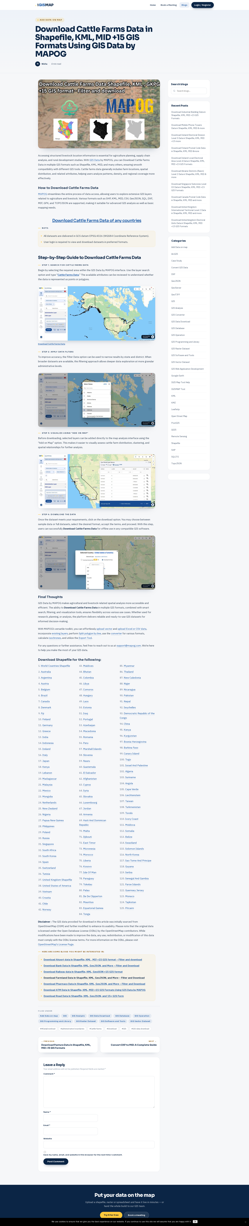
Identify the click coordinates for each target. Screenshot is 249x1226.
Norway (46, 909)
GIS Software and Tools (113, 1021)
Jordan (87, 808)
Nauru (86, 761)
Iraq (85, 713)
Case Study (176, 260)
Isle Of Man (89, 872)
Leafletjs (175, 409)
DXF (173, 274)
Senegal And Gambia (137, 878)
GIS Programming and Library (55, 1021)
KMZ (173, 402)
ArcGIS (174, 254)
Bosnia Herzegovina (135, 741)
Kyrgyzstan (130, 735)
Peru (85, 743)
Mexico (46, 790)
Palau (86, 890)
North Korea (132, 854)
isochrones (55, 638)
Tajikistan (130, 902)
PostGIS (175, 423)
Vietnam (47, 891)
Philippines (48, 826)
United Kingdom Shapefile (57, 879)
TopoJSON (176, 463)
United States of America (56, 885)
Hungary (88, 695)
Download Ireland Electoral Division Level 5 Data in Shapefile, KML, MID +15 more (188, 138)
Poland (46, 832)
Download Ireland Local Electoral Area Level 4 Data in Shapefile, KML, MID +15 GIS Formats (188, 161)
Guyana (129, 866)
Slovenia (88, 755)
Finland (46, 719)
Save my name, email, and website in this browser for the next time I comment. (82, 1155)
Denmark (46, 707)
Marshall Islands (92, 749)
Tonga (86, 914)
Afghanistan (90, 778)
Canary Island (131, 753)
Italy (45, 755)
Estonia (87, 707)
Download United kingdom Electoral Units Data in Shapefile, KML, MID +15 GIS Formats (188, 223)
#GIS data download (140, 1029)
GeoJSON (175, 281)
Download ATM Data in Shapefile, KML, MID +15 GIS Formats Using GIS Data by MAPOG (95, 990)
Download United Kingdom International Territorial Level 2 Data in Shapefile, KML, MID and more (188, 210)
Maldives (88, 665)
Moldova (130, 824)
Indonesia (48, 743)
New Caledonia (132, 677)
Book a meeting (136, 1215)
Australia (46, 671)
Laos (85, 701)
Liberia (87, 860)
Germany (47, 725)
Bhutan (87, 671)
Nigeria (46, 814)
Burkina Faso (131, 747)
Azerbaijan (89, 725)
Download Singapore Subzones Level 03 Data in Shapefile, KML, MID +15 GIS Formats (188, 187)
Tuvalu (129, 813)
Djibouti (87, 836)
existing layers (60, 633)
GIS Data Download (100, 1016)
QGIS (173, 429)
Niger (127, 683)
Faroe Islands (132, 884)
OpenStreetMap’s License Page (55, 944)
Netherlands (49, 802)
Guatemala (89, 766)
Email (46, 1125)
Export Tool (85, 638)
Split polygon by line (90, 633)
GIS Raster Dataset (86, 1021)
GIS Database (122, 1016)
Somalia (129, 831)
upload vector (104, 628)
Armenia (88, 814)
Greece (46, 731)
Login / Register (202, 5)
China (127, 723)
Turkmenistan (132, 807)
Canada (45, 701)
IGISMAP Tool (178, 389)
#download (112, 1029)
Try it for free (111, 1215)
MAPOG (42, 194)
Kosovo (87, 866)
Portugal (88, 719)
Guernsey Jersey (134, 890)
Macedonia (89, 731)
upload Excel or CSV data (132, 628)
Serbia (128, 872)
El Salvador (89, 772)
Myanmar (129, 665)
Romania (88, 737)
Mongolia (47, 796)
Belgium (45, 689)
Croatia (46, 897)
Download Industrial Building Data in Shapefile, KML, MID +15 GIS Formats (188, 115)
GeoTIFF (175, 294)
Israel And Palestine (136, 765)
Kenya (46, 766)
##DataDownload (47, 1029)
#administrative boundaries (72, 1029)
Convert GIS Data (179, 267)
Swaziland (131, 842)
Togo (128, 759)
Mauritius (88, 902)
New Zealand (49, 808)
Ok (195, 1222)
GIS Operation (142, 1016)
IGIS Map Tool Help (180, 382)
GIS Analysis (78, 1016)
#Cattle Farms (95, 1029)
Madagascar (49, 778)
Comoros (88, 689)
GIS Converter (178, 314)
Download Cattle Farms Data (51, 344)
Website (47, 1138)
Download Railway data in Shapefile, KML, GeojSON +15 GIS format (83, 971)
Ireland (46, 749)
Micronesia (89, 848)
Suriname (130, 777)
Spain (45, 862)
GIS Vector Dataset (140, 1021)
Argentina (46, 677)
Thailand (129, 671)
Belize (128, 836)
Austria (45, 683)
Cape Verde (131, 789)
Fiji (42, 713)
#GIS (124, 1029)
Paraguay (88, 878)
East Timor (89, 842)
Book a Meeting (169, 5)
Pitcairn (129, 908)
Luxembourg (90, 802)
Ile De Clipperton (92, 896)
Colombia (88, 677)
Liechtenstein (132, 795)
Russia (46, 838)
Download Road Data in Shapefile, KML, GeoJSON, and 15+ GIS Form (84, 996)
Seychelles (130, 707)
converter (116, 633)
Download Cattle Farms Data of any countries (96, 220)
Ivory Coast (131, 819)
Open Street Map (179, 416)
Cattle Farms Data (68, 274)
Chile (45, 903)
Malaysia (47, 784)
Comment (49, 1074)
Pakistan (129, 695)
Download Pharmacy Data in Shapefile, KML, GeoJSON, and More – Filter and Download (94, 983)
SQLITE (175, 456)
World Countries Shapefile (55, 665)
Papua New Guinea (53, 820)
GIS (65, 1016)
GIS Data (94, 160)
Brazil (44, 695)
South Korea (49, 856)
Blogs (184, 5)
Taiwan (129, 801)
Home (153, 5)
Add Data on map (51, 20)
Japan (45, 761)
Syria (86, 790)
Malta (86, 831)
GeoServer (176, 287)
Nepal (127, 701)
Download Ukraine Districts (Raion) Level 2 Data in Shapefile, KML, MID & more (188, 174)
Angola (129, 783)
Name (47, 1112)
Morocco (88, 854)
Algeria (129, 771)
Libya (86, 683)
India (45, 737)
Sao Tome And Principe (138, 860)
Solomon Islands (134, 848)
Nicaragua (129, 689)
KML (173, 395)
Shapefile (175, 443)
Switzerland (49, 868)
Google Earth (177, 375)
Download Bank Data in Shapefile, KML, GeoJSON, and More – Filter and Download (91, 965)
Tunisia (46, 873)
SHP (173, 450)
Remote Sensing (179, 436)
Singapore (48, 844)
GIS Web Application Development (187, 368)
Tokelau (87, 884)
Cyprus (87, 784)
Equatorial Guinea (93, 908)
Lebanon (47, 772)
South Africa (49, 850)
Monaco (129, 896)
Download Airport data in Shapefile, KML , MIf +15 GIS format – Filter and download (93, 959)
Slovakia (88, 796)
